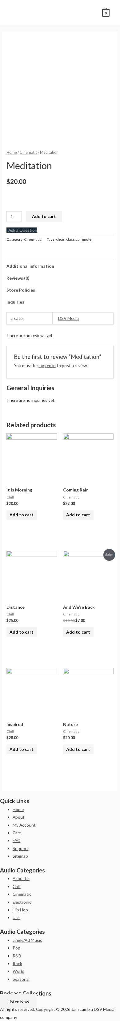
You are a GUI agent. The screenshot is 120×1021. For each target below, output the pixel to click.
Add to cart (44, 216)
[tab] (60, 266)
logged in (47, 365)
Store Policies (20, 290)
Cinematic (28, 152)
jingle (86, 239)
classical (73, 239)
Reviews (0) (17, 278)
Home (11, 152)
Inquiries (15, 302)
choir (60, 239)
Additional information (30, 266)
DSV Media (68, 318)
